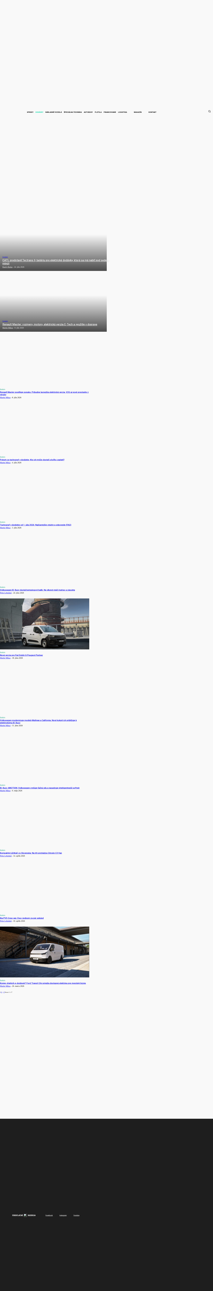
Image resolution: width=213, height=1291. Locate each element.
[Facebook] (43, 1215)
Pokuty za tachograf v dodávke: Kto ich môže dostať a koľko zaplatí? (32, 459)
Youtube (76, 1215)
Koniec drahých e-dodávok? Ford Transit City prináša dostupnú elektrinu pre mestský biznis (43, 983)
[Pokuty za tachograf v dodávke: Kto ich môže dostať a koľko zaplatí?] (44, 428)
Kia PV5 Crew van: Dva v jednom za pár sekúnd (22, 918)
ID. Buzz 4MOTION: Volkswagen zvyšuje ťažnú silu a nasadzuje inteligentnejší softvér (40, 788)
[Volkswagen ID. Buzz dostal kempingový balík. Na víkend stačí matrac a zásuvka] (44, 558)
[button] (209, 111)
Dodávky (5, 257)
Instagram (63, 1215)
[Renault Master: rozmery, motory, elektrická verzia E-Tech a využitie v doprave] (53, 301)
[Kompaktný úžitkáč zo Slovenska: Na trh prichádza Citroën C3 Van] (44, 821)
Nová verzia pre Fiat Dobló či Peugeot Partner (21, 655)
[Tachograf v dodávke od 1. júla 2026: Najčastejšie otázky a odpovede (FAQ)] (44, 493)
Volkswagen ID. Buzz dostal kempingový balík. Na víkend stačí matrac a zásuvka (37, 590)
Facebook (49, 1215)
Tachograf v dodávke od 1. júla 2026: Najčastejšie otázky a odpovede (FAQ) (35, 525)
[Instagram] (57, 1215)
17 (4, 992)
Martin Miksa (5, 397)
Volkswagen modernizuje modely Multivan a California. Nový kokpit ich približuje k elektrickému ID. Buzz (38, 721)
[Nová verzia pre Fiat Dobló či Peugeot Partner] (44, 623)
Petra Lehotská (6, 593)
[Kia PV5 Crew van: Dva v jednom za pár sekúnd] (44, 886)
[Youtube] (71, 1215)
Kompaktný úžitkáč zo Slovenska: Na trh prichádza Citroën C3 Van (31, 853)
